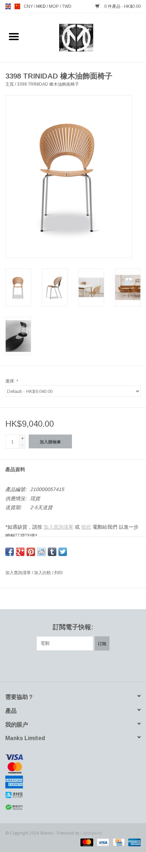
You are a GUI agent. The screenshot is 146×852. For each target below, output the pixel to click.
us (17, 6)
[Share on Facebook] (9, 552)
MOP (54, 6)
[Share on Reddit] (41, 552)
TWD (67, 6)
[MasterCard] (73, 768)
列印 (58, 572)
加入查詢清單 (58, 527)
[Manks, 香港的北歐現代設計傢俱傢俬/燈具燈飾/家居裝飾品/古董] (87, 37)
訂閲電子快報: (73, 627)
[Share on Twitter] (62, 552)
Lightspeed (91, 833)
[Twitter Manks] (60, 665)
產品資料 (15, 469)
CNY (29, 6)
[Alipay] (73, 795)
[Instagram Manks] (98, 665)
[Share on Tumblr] (52, 552)
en (8, 6)
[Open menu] (14, 36)
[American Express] (73, 782)
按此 (86, 527)
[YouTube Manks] (85, 665)
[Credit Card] (118, 842)
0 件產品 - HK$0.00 (122, 6)
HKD (41, 6)
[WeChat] (73, 807)
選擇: (11, 381)
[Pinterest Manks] (73, 665)
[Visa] (73, 757)
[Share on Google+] (20, 552)
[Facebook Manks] (47, 665)
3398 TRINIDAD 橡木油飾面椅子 (48, 84)
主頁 (9, 84)
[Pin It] (31, 552)
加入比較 (43, 572)
